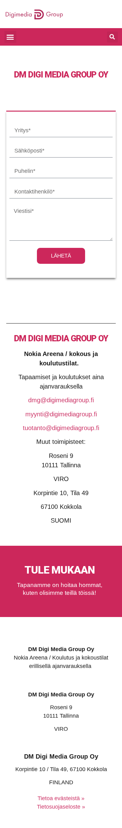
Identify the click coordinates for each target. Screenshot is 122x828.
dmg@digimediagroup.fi (61, 400)
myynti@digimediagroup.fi (61, 414)
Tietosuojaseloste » (61, 807)
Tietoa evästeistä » (61, 798)
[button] (10, 37)
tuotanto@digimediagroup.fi (61, 427)
